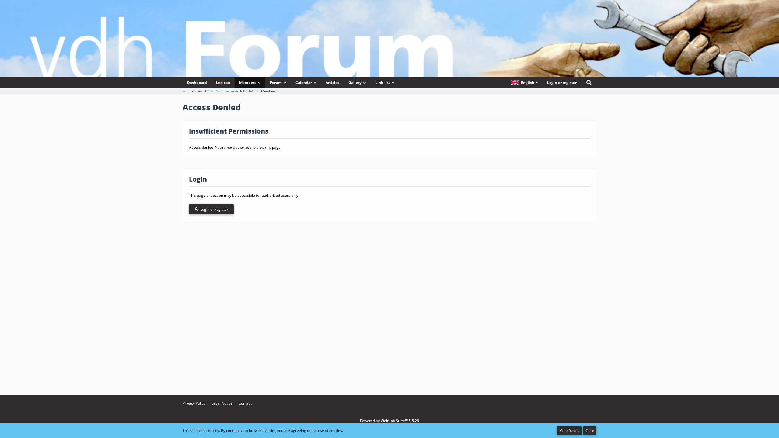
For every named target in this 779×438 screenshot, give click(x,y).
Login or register (562, 82)
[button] (525, 82)
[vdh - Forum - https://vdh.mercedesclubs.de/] (389, 21)
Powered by (389, 420)
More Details (569, 430)
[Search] (588, 82)
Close (589, 430)
